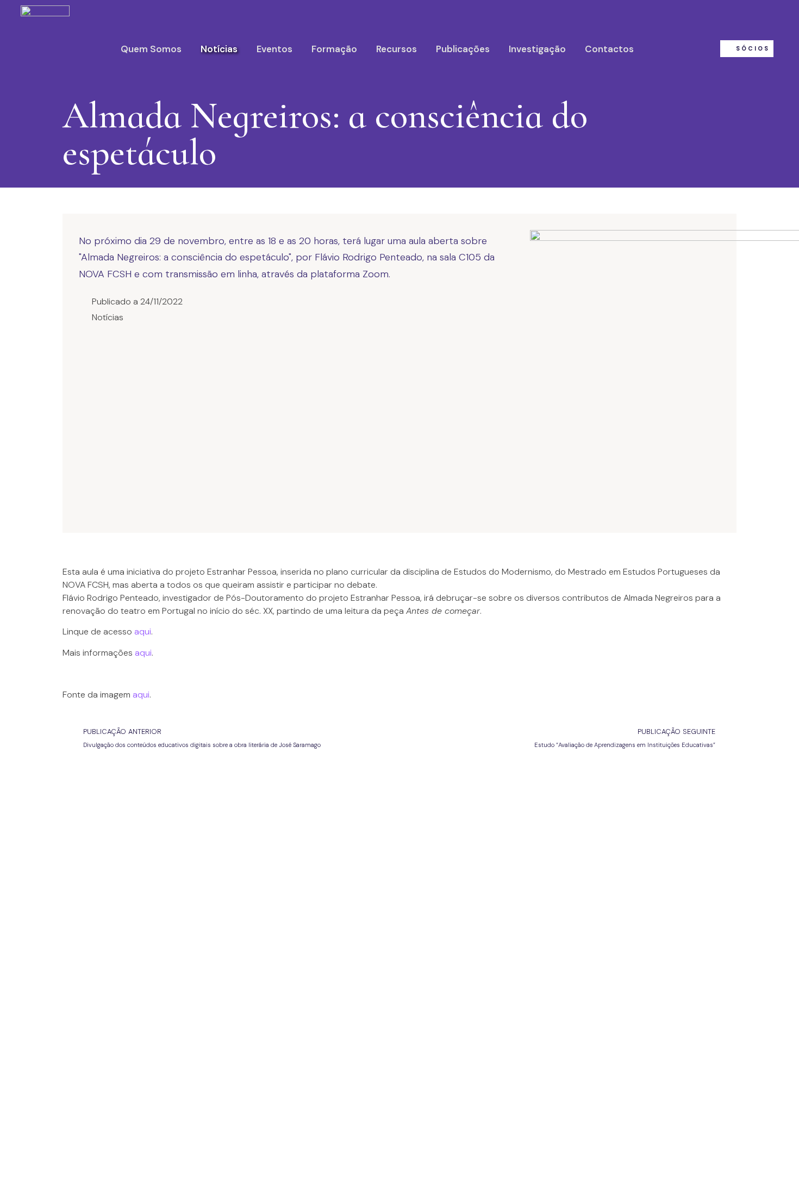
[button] (746, 48)
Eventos (274, 49)
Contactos (609, 49)
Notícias (219, 49)
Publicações (463, 49)
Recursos (396, 49)
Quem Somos (151, 49)
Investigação (537, 49)
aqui (142, 631)
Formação (334, 49)
